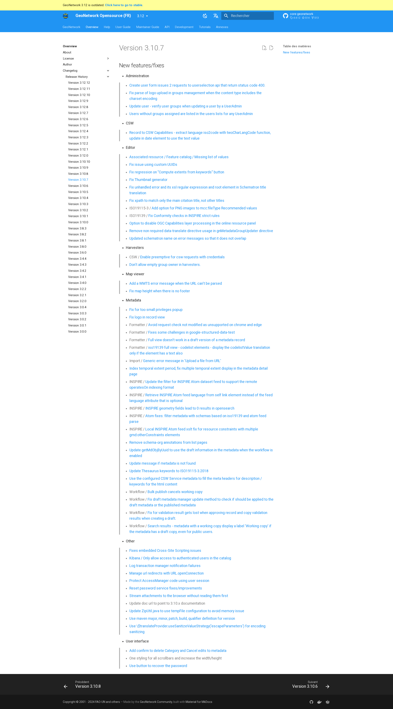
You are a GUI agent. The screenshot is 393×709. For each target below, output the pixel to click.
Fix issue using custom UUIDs (153, 165)
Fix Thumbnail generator (148, 180)
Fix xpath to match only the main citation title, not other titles (176, 201)
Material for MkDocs (199, 701)
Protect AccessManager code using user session (169, 581)
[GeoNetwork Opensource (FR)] (65, 15)
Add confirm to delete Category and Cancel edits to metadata (177, 651)
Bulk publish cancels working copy (175, 492)
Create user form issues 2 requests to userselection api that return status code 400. (197, 85)
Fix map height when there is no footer (159, 291)
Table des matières (297, 46)
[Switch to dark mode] (205, 15)
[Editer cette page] (271, 48)
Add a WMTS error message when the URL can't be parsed (175, 283)
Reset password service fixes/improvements (165, 588)
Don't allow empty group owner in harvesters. (165, 265)
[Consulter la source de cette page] (264, 48)
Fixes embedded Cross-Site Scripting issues (165, 551)
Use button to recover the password (158, 666)
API (167, 27)
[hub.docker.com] (319, 702)
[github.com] (311, 702)
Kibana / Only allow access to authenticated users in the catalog (180, 558)
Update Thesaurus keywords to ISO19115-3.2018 (168, 471)
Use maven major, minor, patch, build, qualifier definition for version (182, 618)
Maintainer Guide (147, 27)
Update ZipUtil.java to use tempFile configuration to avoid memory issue (186, 611)
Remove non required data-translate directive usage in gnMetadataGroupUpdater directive (201, 231)
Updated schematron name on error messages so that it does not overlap (187, 238)
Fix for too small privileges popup (156, 310)
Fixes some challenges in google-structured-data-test (191, 332)
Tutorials (205, 27)
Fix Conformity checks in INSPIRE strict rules (184, 216)
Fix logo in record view (147, 317)
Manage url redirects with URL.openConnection (166, 573)
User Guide (123, 27)
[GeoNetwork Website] (327, 702)
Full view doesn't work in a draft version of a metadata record (196, 340)
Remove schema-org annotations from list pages (168, 442)
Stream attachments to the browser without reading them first (178, 596)
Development (184, 27)
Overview (92, 27)
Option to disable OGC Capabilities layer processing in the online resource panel (192, 223)
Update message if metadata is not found (162, 463)
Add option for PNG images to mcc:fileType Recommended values (204, 208)
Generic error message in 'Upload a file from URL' (182, 361)
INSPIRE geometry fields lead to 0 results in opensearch (189, 408)
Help (107, 27)
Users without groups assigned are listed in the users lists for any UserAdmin (191, 114)
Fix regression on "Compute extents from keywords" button (176, 172)
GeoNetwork (71, 27)
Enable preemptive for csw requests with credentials (182, 257)
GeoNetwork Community (156, 701)
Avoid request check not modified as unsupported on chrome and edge (205, 325)
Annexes (222, 27)
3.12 (140, 16)
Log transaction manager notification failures (165, 566)
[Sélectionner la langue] (215, 15)
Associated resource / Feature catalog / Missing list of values (179, 157)
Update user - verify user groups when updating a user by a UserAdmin (185, 106)
